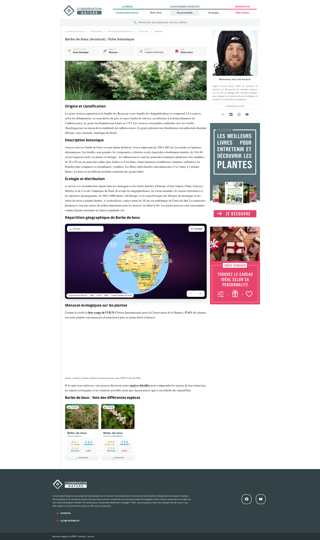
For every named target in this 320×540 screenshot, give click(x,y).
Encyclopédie (185, 12)
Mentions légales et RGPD (64, 536)
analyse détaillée (140, 385)
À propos (65, 513)
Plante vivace (186, 52)
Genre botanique (81, 52)
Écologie (213, 12)
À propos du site (235, 106)
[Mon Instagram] (239, 114)
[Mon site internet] (223, 114)
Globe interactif (70, 520)
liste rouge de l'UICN (101, 312)
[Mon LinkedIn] (231, 114)
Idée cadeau (242, 12)
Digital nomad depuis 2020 (226, 86)
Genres (90, 536)
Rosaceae (113, 52)
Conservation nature (127, 12)
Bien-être (156, 12)
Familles (82, 536)
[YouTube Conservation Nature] (247, 114)
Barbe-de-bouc (77, 432)
